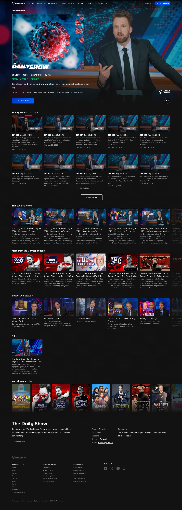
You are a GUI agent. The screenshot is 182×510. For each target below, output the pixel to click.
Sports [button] (90, 3)
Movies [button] (52, 3)
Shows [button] (40, 3)
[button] (27, 226)
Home (31, 3)
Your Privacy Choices (50, 476)
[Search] (107, 3)
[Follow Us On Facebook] (105, 468)
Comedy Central (105, 443)
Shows (14, 470)
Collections (15, 476)
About (30, 10)
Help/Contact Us (79, 468)
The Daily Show (18, 10)
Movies (14, 473)
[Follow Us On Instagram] (124, 468)
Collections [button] (66, 3)
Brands (14, 484)
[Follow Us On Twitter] (111, 468)
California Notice (48, 481)
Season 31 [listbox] (34, 113)
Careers (76, 476)
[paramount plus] (19, 3)
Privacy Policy (47, 473)
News (100, 3)
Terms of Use (47, 468)
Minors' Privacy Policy (50, 478)
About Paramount (79, 478)
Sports (14, 481)
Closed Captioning (79, 470)
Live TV (80, 3)
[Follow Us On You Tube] (118, 468)
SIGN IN (148, 3)
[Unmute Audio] (167, 100)
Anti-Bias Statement (80, 481)
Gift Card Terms (48, 470)
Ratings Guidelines (79, 473)
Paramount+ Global (18, 492)
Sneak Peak (16, 489)
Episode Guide (18, 441)
